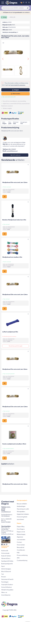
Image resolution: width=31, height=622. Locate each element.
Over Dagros (21, 529)
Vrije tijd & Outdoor (7, 584)
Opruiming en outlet (23, 509)
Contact (19, 542)
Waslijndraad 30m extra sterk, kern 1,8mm (15, 294)
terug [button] (4, 17)
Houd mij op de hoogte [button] (15, 346)
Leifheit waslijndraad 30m (10, 332)
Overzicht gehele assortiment (22, 518)
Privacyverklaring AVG (22, 557)
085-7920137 (12, 149)
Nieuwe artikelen (22, 504)
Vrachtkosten (21, 550)
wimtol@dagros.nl (12, 151)
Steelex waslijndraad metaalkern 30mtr (14, 444)
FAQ (18, 552)
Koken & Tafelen (6, 556)
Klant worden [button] (16, 93)
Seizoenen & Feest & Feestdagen (7, 581)
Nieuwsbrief (20, 547)
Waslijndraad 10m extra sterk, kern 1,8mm (14, 182)
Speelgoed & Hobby (7, 561)
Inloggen (16, 90)
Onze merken (21, 545)
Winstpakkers (21, 511)
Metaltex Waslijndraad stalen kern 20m (14, 220)
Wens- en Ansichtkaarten (5, 594)
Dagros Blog (20, 526)
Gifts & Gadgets (6, 569)
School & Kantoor (6, 587)
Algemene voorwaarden (21, 538)
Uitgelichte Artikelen (23, 514)
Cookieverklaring (22, 560)
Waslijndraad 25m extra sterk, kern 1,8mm (15, 406)
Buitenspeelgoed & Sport (7, 565)
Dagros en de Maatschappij (21, 533)
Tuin (2, 574)
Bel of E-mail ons (15, 155)
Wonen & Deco (5, 558)
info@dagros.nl (6, 511)
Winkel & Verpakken (7, 590)
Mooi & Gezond (6, 571)
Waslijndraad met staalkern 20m (12, 257)
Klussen (3, 577)
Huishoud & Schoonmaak (5, 552)
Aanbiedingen (21, 506)
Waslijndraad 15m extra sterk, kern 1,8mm (14, 369)
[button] (4, 196)
